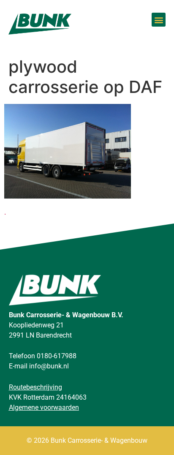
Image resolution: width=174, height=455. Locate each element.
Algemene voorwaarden (44, 407)
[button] (159, 20)
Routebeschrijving (35, 387)
